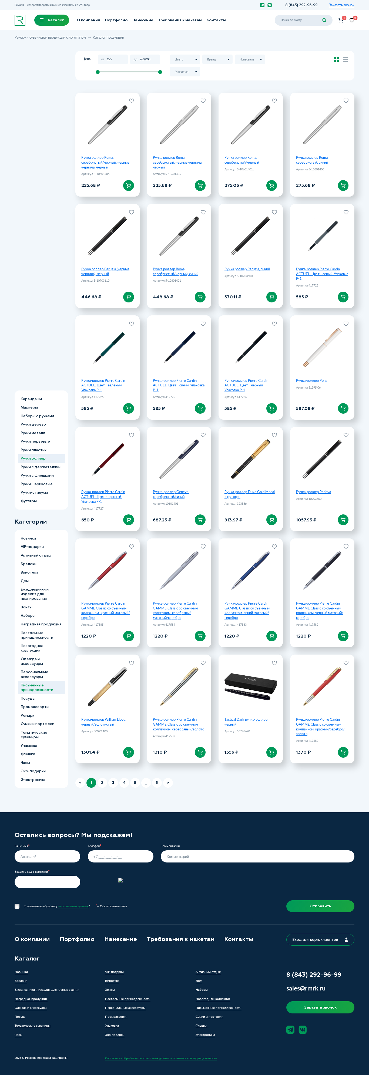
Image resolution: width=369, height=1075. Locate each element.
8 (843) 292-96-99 (301, 5)
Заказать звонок (341, 5)
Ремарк (27, 715)
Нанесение (142, 20)
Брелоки (28, 563)
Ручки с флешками (37, 475)
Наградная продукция (41, 624)
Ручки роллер (33, 458)
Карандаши (31, 398)
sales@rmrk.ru (306, 988)
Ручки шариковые (37, 484)
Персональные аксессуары (34, 674)
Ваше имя (21, 846)
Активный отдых (36, 555)
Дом (25, 580)
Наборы (28, 615)
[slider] (98, 72)
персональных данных (73, 906)
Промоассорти (35, 707)
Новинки (28, 538)
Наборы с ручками (37, 415)
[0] (340, 20)
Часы (25, 762)
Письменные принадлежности (37, 687)
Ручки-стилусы (34, 492)
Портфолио (116, 20)
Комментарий (170, 846)
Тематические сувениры (34, 734)
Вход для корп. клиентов (315, 939)
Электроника (33, 779)
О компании (88, 20)
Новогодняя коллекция (32, 648)
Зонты (26, 607)
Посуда (28, 698)
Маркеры (29, 407)
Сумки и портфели (37, 724)
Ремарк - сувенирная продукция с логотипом (50, 37)
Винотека (29, 572)
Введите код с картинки (31, 872)
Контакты (216, 20)
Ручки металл (33, 432)
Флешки (28, 754)
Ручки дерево (33, 424)
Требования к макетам (180, 20)
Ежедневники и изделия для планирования (35, 594)
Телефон (94, 846)
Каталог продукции (108, 37)
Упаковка (29, 745)
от (103, 59)
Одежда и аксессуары (32, 661)
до (135, 59)
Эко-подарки (33, 771)
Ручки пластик (33, 449)
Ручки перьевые (35, 441)
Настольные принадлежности (37, 634)
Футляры (29, 501)
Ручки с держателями (41, 466)
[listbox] (185, 59)
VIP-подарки (32, 546)
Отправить (320, 906)
